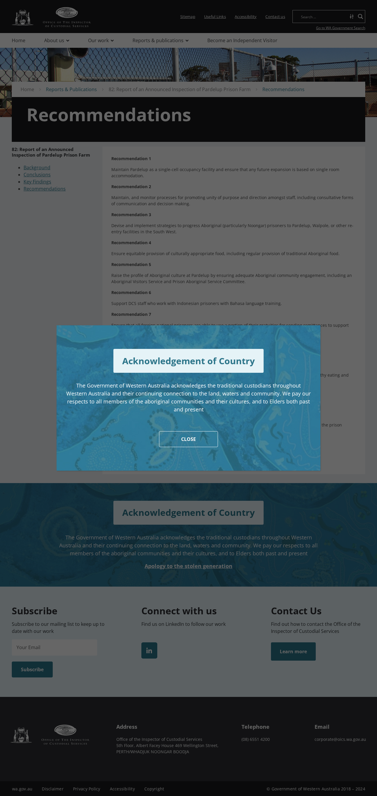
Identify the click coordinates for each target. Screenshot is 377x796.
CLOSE (188, 439)
